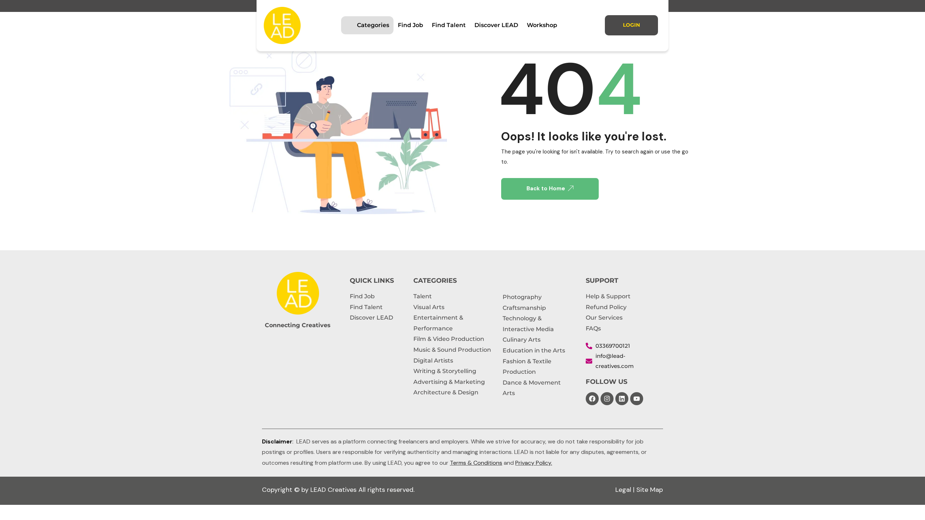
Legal (623, 489)
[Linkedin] (621, 398)
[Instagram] (607, 398)
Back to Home (545, 188)
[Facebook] (592, 398)
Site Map (649, 489)
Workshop (542, 25)
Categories (373, 25)
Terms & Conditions (476, 463)
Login (631, 25)
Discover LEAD (496, 25)
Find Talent (449, 25)
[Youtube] (636, 398)
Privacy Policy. (533, 463)
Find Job (410, 25)
